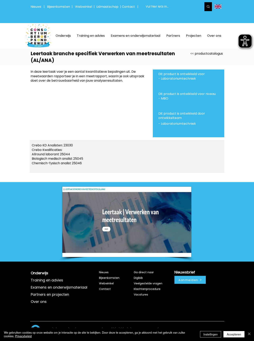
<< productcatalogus (206, 53)
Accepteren (234, 334)
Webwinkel (84, 6)
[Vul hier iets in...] (208, 6)
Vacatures (141, 295)
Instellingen (210, 334)
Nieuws (36, 6)
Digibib (138, 278)
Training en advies (47, 280)
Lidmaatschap (107, 6)
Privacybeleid (23, 336)
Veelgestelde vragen (148, 283)
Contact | (130, 6)
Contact (105, 289)
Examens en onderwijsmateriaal (59, 287)
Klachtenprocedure (147, 289)
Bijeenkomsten (59, 6)
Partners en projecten (50, 294)
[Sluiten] (249, 334)
